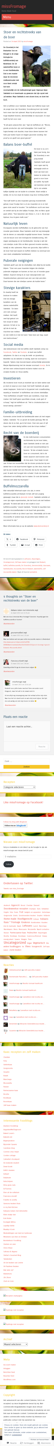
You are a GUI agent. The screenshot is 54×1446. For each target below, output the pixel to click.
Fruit (21, 912)
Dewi (11, 990)
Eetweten (45, 909)
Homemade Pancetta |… (19, 977)
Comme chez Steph (11, 1152)
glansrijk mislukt (27, 497)
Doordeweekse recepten (16, 908)
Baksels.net (7, 1137)
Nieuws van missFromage (19, 842)
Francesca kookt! (10, 1196)
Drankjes (32, 909)
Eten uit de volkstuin (11, 1192)
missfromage (28, 41)
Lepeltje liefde (8, 1226)
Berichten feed (9, 1372)
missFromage (14, 6)
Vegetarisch (39, 943)
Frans (16, 912)
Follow (8, 864)
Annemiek (13, 1024)
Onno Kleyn (7, 1248)
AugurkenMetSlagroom (12, 1130)
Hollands (47, 915)
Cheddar (29, 905)
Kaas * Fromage (12, 922)
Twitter (14, 352)
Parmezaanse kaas (18, 932)
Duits (39, 909)
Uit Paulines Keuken (11, 1266)
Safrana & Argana (10, 1252)
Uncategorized (8, 562)
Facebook (7, 352)
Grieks (15, 915)
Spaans (17, 939)
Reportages (36, 559)
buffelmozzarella (14, 565)
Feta (11, 912)
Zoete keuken (15, 950)
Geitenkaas (46, 912)
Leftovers (27, 559)
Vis (23, 947)
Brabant (42, 562)
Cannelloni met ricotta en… (33, 997)
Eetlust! (6, 1174)
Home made (10, 918)
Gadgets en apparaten (32, 912)
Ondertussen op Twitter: (18, 883)
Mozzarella (32, 929)
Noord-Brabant (27, 569)
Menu (16, 929)
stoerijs (42, 365)
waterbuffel (38, 569)
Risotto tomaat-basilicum (33, 983)
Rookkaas (13, 936)
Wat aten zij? (8, 1270)
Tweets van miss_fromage (13, 888)
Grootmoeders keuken (27, 915)
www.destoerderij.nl (41, 526)
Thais (30, 939)
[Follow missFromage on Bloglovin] (15, 827)
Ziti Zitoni (7, 1277)
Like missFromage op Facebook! (23, 802)
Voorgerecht (37, 946)
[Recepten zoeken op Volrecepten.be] (13, 1324)
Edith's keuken (9, 1170)
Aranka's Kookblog (10, 1126)
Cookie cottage (9, 1155)
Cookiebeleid (17, 1435)
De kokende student (11, 1163)
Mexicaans (23, 929)
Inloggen (6, 1368)
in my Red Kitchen (10, 1207)
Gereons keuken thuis (11, 1203)
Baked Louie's (8, 1133)
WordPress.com (9, 1380)
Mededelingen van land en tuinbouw (17, 1233)
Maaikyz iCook (9, 1229)
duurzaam (46, 565)
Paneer (6, 933)
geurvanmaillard (17, 633)
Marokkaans (8, 929)
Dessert (36, 905)
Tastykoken (7, 1259)
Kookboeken (35, 922)
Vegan (29, 943)
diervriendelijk (37, 565)
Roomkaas (22, 936)
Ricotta (6, 936)
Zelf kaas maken (21, 562)
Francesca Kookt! (17, 661)
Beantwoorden (8, 624)
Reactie (41, 746)
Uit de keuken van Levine (13, 1263)
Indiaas (36, 919)
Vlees (28, 946)
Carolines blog (9, 1148)
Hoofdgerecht (24, 918)
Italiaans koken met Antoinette (22, 610)
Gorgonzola (8, 915)
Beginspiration (9, 1141)
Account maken (9, 1365)
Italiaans (44, 919)
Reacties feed (8, 1376)
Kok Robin (7, 1218)
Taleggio (24, 939)
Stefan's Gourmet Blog (12, 1255)
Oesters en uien (9, 1244)
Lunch (35, 926)
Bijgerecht (15, 905)
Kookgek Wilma (9, 1222)
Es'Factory (7, 1189)
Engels (6, 912)
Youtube (23, 352)
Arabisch (7, 905)
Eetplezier (7, 1178)
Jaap (11, 1017)
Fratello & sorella (10, 1200)
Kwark (19, 926)
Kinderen (25, 922)
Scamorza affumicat (34, 936)
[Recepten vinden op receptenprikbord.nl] (12, 1296)
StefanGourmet (15, 970)
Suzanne (12, 1031)
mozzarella (18, 569)
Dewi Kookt (7, 1167)
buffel (5, 565)
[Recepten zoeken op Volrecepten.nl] (13, 1310)
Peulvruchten (32, 933)
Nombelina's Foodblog (12, 1240)
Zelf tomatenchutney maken (12, 583)
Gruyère (40, 915)
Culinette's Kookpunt (11, 1159)
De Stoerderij (26, 565)
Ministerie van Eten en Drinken (15, 1237)
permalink (33, 572)
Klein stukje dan (9, 1215)
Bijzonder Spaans (10, 1144)
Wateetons (7, 1274)
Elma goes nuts (9, 1185)
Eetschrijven (8, 1181)
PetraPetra (13, 1010)
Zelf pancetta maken (32, 970)
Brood (23, 905)
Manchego (43, 926)
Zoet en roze (8, 1281)
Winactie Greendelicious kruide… (33, 1024)
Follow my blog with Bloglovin (15, 822)
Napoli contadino (43, 929)
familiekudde (8, 569)
